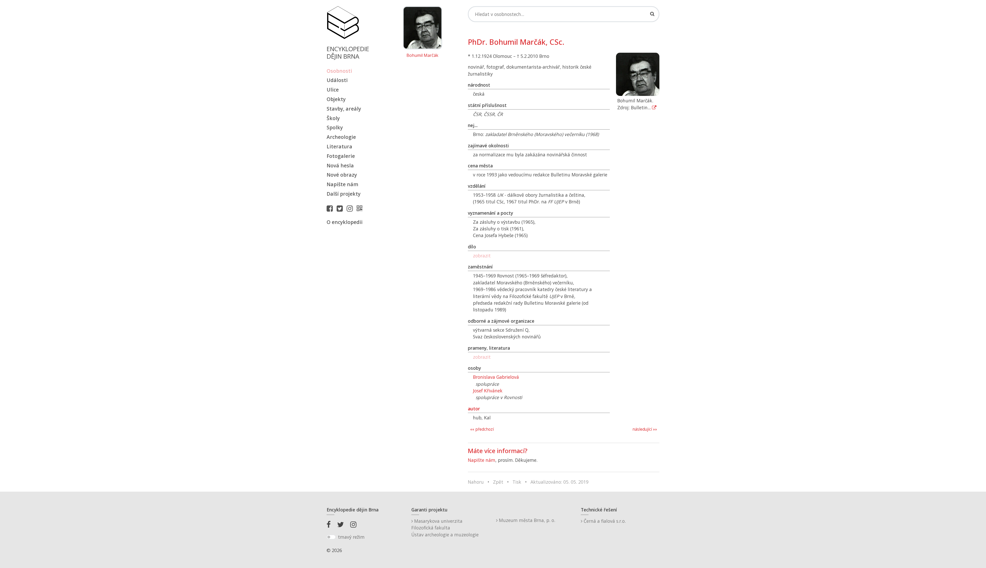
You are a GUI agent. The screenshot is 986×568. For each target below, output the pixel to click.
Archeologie (341, 136)
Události (337, 80)
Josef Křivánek (488, 390)
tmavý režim (351, 537)
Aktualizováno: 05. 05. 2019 (559, 482)
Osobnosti (339, 70)
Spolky (335, 127)
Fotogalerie (341, 155)
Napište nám (342, 184)
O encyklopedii (345, 222)
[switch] (331, 537)
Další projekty (344, 193)
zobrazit (482, 256)
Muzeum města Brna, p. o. (526, 520)
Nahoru (476, 482)
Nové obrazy (342, 174)
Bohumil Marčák (422, 55)
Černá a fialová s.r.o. (604, 521)
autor (474, 408)
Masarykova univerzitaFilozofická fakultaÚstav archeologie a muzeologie (445, 528)
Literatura (339, 146)
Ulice (333, 89)
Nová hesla (340, 165)
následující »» (644, 429)
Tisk (517, 482)
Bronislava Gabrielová (496, 377)
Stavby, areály (344, 108)
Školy (333, 118)
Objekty (336, 99)
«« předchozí (482, 429)
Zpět (498, 482)
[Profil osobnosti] (361, 208)
